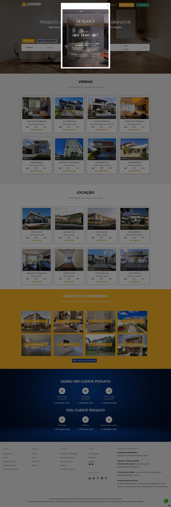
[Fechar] (107, 5)
